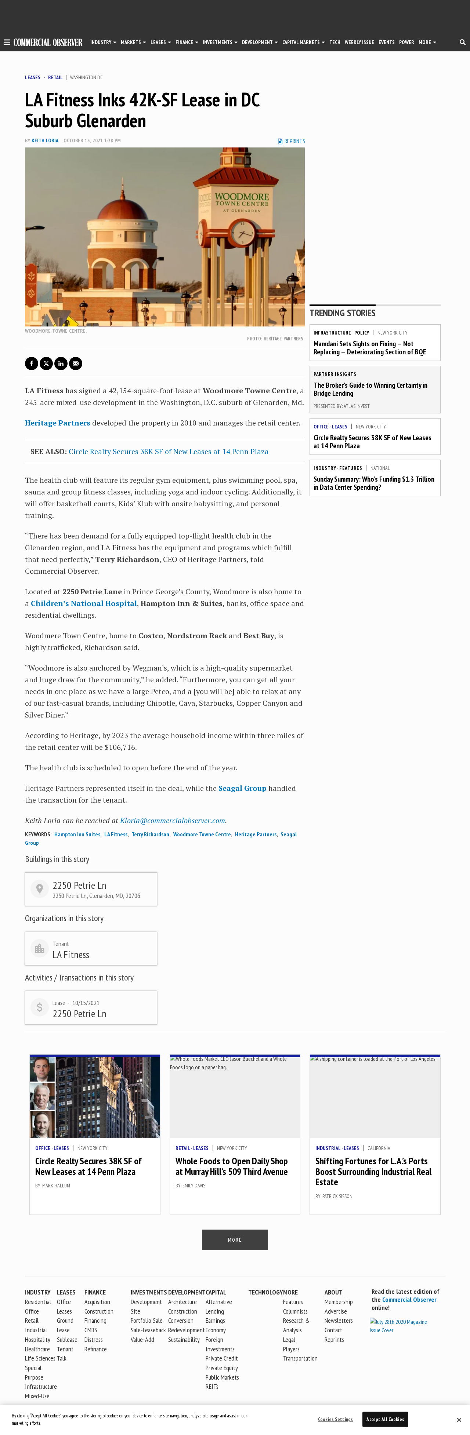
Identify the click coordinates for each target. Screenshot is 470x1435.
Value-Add (142, 1339)
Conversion (181, 1320)
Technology (265, 1292)
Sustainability (184, 1339)
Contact (333, 1330)
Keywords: (38, 834)
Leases (158, 42)
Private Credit (222, 1358)
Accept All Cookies (385, 1419)
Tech (334, 42)
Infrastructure (332, 332)
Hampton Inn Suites (77, 834)
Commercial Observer (409, 1299)
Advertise (336, 1311)
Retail (55, 77)
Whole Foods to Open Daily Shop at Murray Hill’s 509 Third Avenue (232, 1166)
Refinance (95, 1349)
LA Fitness (115, 834)
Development (257, 42)
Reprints (334, 1339)
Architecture (182, 1301)
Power (406, 42)
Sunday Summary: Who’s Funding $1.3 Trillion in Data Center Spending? (374, 483)
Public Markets (222, 1377)
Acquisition (97, 1301)
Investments (217, 42)
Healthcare (37, 1349)
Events (387, 42)
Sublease (67, 1339)
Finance (184, 42)
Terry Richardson (150, 834)
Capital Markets (301, 42)
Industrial (327, 1148)
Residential (38, 1301)
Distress (93, 1339)
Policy (361, 332)
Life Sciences (40, 1358)
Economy (216, 1330)
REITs (212, 1386)
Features (350, 468)
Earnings (215, 1320)
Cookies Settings (335, 1419)
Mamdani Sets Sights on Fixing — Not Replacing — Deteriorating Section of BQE (370, 348)
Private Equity (222, 1367)
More (425, 42)
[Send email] (75, 363)
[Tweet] (46, 363)
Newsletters (339, 1320)
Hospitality (37, 1339)
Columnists (295, 1311)
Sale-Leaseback (148, 1330)
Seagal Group (242, 788)
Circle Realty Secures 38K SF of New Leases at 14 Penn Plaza (169, 451)
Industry (325, 468)
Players (291, 1349)
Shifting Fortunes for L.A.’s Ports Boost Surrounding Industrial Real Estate (373, 1171)
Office (321, 426)
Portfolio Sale (147, 1320)
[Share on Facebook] (31, 363)
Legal (289, 1339)
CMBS (90, 1330)
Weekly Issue (359, 42)
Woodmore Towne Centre (202, 834)
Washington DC (86, 77)
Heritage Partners (57, 423)
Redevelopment (186, 1330)
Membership (339, 1301)
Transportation (300, 1358)
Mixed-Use (37, 1396)
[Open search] (462, 42)
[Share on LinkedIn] (61, 363)
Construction (182, 1311)
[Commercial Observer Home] (48, 42)
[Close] (459, 1420)
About (334, 1292)
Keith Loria (45, 140)
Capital (216, 1292)
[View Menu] (7, 43)
